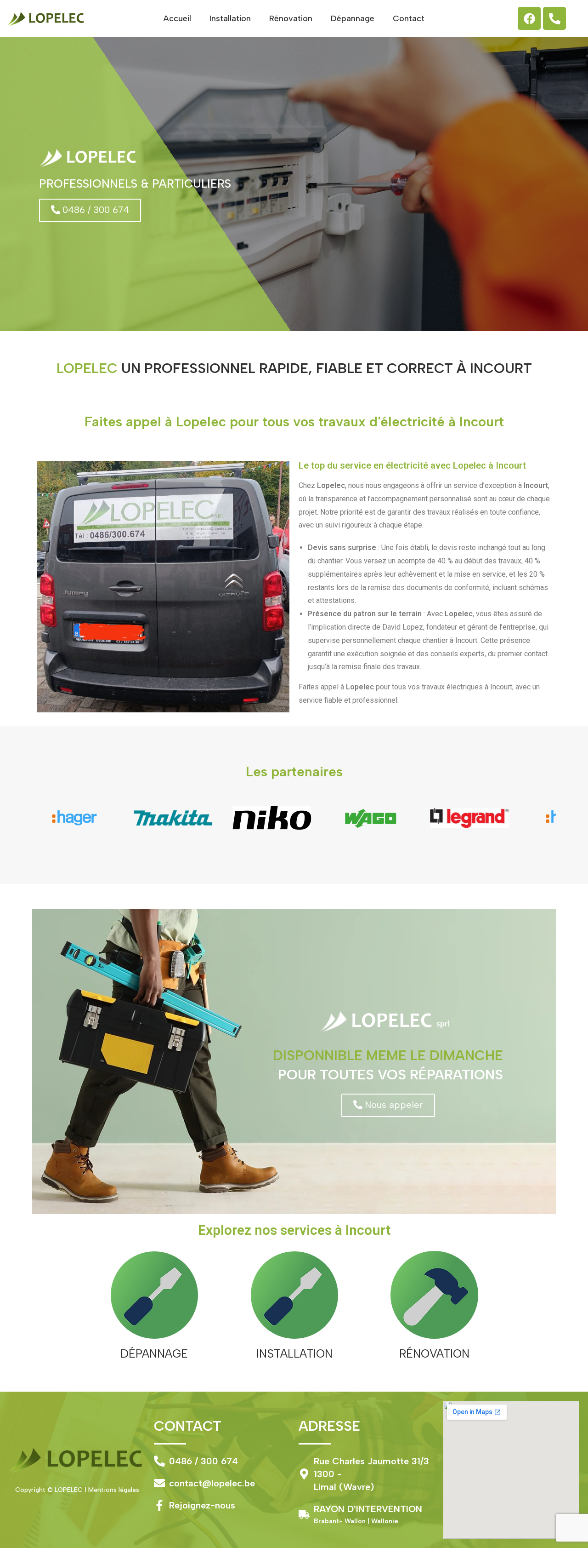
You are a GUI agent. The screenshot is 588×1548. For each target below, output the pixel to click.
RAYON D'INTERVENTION (368, 1508)
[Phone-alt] (554, 18)
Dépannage (352, 18)
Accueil (177, 18)
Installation (230, 18)
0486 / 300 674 (203, 1461)
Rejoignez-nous (202, 1505)
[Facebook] (529, 18)
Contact (408, 18)
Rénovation (290, 18)
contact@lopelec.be (212, 1483)
